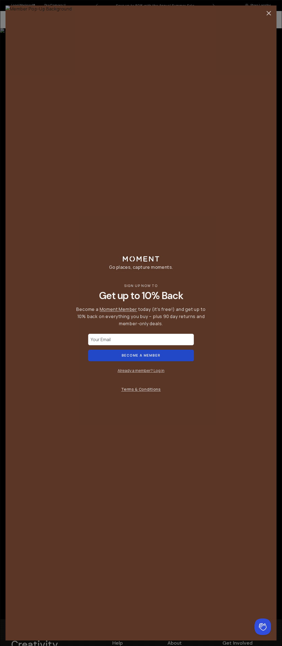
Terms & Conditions (141, 389)
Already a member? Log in (141, 370)
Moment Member (118, 309)
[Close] (268, 13)
